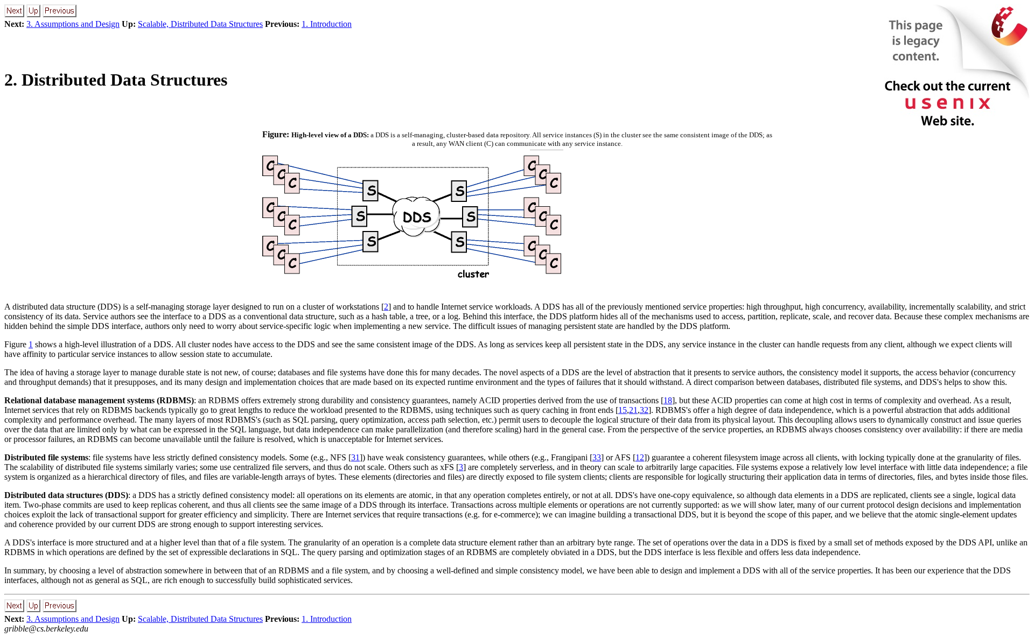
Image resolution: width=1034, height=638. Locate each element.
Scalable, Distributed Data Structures (200, 24)
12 (639, 457)
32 (644, 410)
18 (667, 400)
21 (633, 410)
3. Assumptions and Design (73, 24)
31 (355, 457)
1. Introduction (327, 24)
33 (596, 457)
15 (622, 410)
